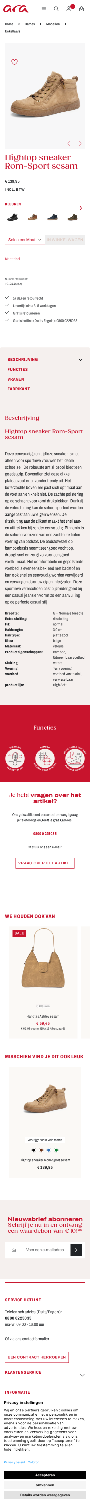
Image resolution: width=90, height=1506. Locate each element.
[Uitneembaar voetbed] (75, 758)
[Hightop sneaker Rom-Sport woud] (72, 217)
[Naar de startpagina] (16, 8)
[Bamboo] (45, 758)
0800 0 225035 (45, 834)
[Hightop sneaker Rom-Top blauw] (52, 217)
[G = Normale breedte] (15, 758)
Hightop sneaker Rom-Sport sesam (45, 1160)
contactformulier (35, 1339)
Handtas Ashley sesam (43, 1016)
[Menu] (44, 9)
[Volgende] (79, 143)
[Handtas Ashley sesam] (43, 957)
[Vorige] (69, 143)
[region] (45, 96)
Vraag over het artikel (45, 863)
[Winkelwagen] (81, 9)
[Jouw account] (69, 9)
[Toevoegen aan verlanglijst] (14, 62)
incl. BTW (14, 189)
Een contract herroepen (37, 1357)
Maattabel (12, 259)
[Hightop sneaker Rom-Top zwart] (12, 217)
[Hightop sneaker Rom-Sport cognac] (32, 217)
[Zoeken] (56, 9)
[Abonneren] (76, 1250)
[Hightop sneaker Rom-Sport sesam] (45, 96)
